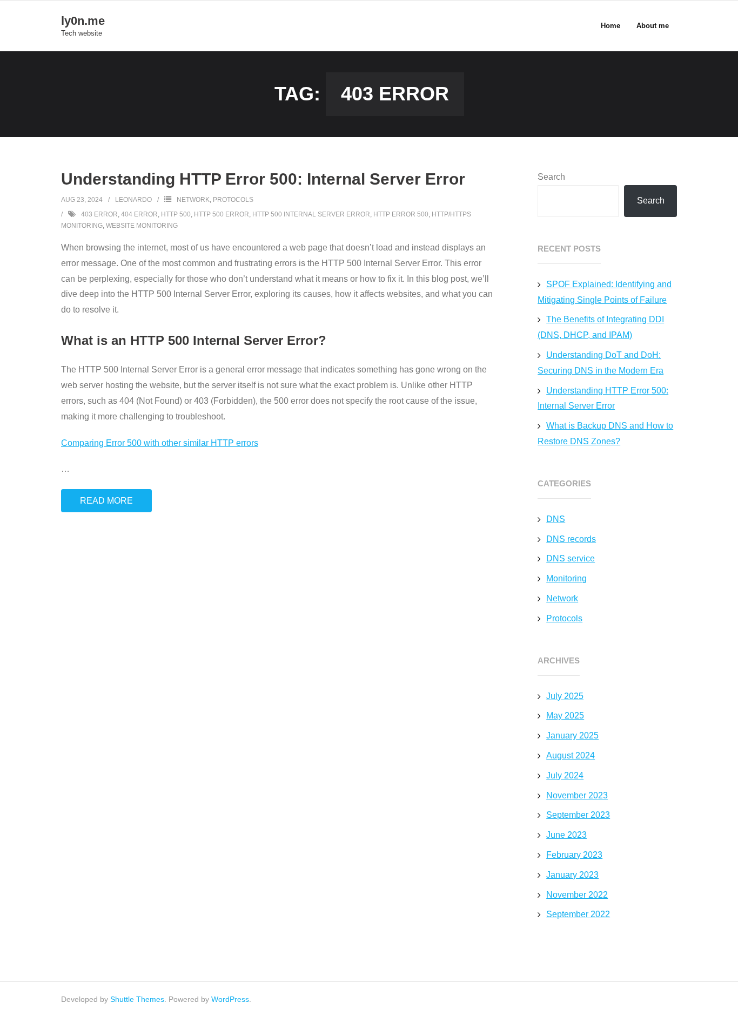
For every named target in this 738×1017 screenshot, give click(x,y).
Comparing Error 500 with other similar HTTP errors (159, 443)
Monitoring (566, 578)
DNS (555, 519)
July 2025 (564, 696)
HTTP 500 (176, 214)
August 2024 (570, 755)
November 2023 (577, 795)
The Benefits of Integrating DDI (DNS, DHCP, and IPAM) (601, 327)
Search (551, 176)
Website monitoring (142, 225)
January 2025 (572, 735)
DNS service (570, 558)
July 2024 (564, 775)
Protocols (233, 200)
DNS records (571, 539)
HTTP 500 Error (221, 214)
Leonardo (133, 200)
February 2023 (574, 854)
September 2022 (578, 914)
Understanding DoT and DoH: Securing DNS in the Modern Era (600, 362)
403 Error (99, 214)
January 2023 (572, 874)
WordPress (230, 999)
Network (193, 200)
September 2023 (578, 814)
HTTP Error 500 (400, 214)
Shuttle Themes (137, 999)
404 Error (139, 214)
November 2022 (577, 894)
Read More (106, 500)
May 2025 (565, 715)
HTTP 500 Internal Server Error (311, 214)
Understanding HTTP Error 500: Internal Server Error (263, 179)
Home (610, 26)
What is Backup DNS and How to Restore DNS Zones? (605, 433)
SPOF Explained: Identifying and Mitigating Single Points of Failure (605, 292)
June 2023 (566, 834)
